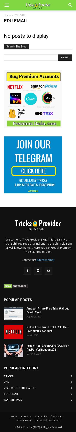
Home (7, 15)
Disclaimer (57, 416)
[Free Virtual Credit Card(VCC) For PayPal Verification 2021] (13, 350)
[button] (70, 5)
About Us (26, 416)
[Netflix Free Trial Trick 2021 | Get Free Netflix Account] (13, 332)
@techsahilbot (46, 260)
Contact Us (41, 416)
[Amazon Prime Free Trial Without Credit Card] (13, 313)
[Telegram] (38, 271)
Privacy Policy (24, 420)
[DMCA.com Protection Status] (15, 287)
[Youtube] (48, 271)
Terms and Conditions (47, 420)
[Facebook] (27, 271)
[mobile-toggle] (6, 5)
